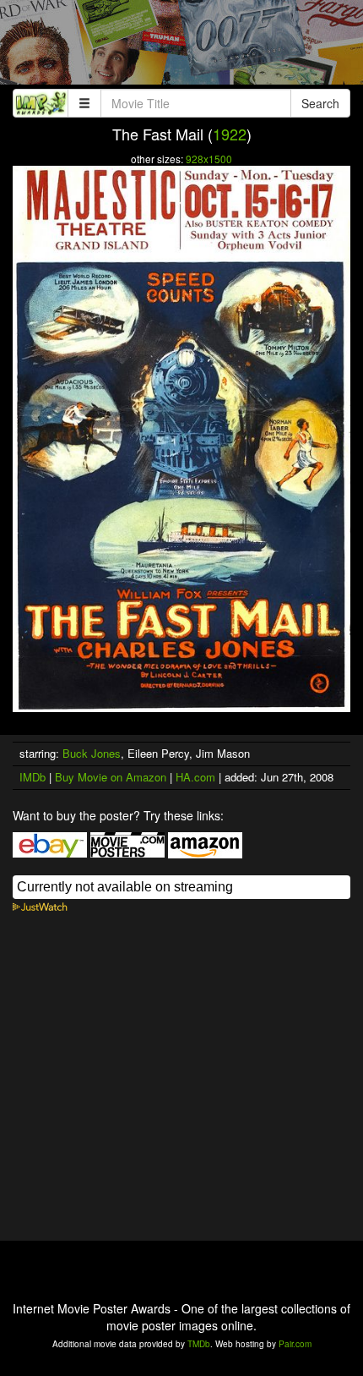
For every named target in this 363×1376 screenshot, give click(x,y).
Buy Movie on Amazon (110, 777)
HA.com (195, 777)
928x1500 (209, 158)
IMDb (32, 777)
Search (320, 103)
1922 (230, 134)
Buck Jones (91, 753)
